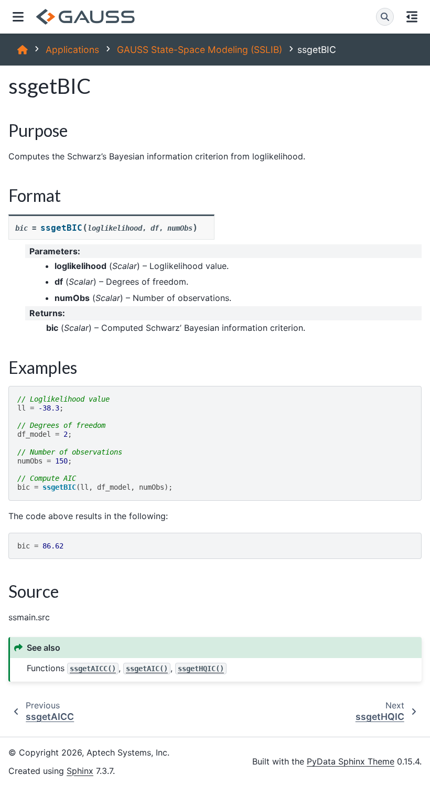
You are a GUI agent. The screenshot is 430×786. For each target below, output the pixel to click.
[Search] (385, 17)
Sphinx (80, 771)
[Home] (22, 49)
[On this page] (412, 17)
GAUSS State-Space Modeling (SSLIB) (199, 49)
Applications (72, 49)
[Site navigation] (18, 17)
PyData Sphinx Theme (350, 761)
